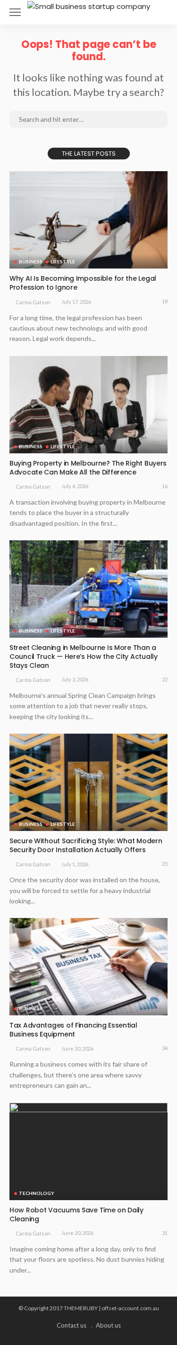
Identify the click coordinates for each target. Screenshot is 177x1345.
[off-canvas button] (15, 12)
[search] (160, 12)
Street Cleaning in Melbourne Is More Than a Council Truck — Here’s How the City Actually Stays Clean (83, 656)
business (30, 261)
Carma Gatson (33, 302)
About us (108, 1325)
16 (165, 486)
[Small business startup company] (88, 5)
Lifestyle (63, 261)
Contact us (71, 1325)
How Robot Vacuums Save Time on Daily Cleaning (76, 1214)
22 (165, 679)
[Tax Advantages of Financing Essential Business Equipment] (88, 966)
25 (165, 864)
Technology (36, 1193)
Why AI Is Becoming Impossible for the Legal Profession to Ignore (82, 283)
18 (165, 301)
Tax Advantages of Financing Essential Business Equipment (73, 1030)
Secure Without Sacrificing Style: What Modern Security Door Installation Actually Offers (85, 845)
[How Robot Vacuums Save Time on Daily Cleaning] (88, 1151)
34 (165, 1048)
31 (165, 1233)
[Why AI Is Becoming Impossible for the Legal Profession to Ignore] (88, 220)
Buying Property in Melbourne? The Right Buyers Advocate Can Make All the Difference (88, 468)
